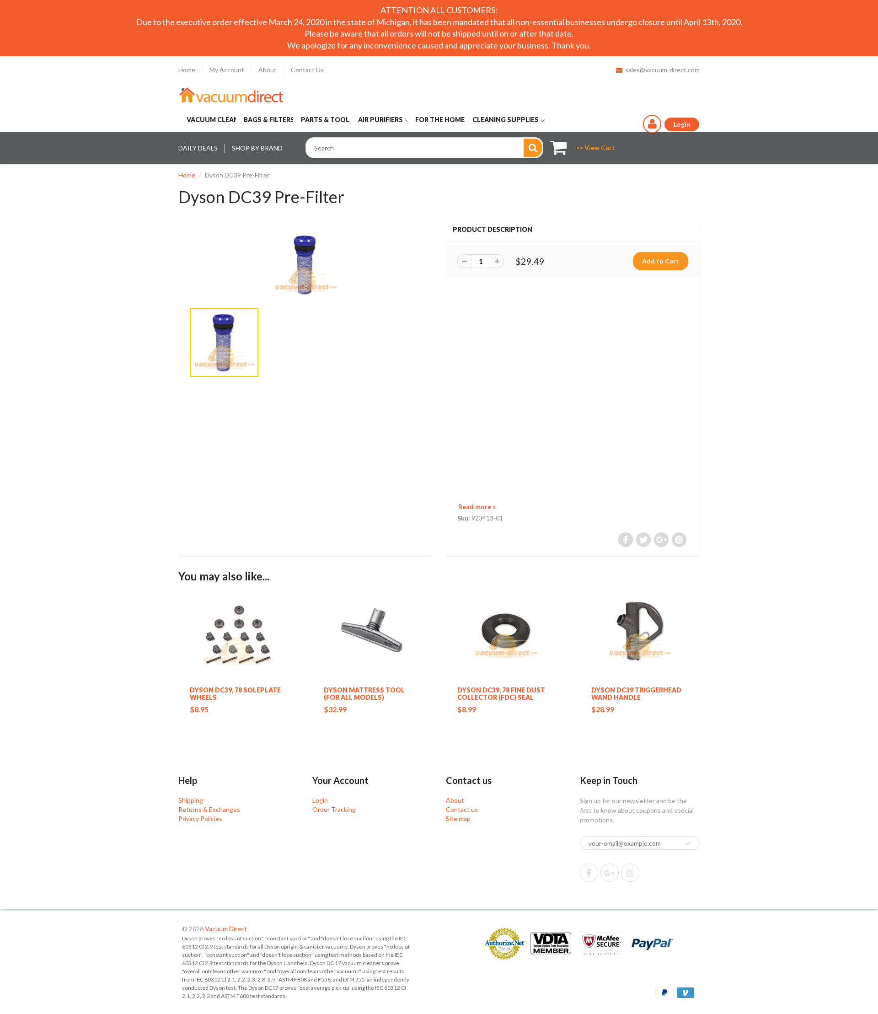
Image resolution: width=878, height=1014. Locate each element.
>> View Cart (595, 147)
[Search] (533, 148)
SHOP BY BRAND (257, 148)
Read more (477, 506)
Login (320, 800)
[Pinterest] (609, 873)
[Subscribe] (688, 843)
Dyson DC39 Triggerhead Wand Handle (636, 693)
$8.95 (199, 709)
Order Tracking (334, 809)
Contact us (462, 809)
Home (186, 70)
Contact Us (307, 70)
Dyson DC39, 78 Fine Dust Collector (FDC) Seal (501, 693)
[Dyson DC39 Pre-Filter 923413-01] (305, 264)
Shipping (190, 800)
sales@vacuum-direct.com (662, 70)
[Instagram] (630, 873)
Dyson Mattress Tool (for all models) (364, 693)
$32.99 (335, 709)
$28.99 (602, 709)
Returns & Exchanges (209, 809)
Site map (458, 818)
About (267, 70)
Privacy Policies (200, 818)
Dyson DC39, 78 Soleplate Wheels (235, 693)
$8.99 (466, 709)
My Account (226, 70)
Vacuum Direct (226, 929)
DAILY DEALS (198, 148)
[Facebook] (589, 873)
